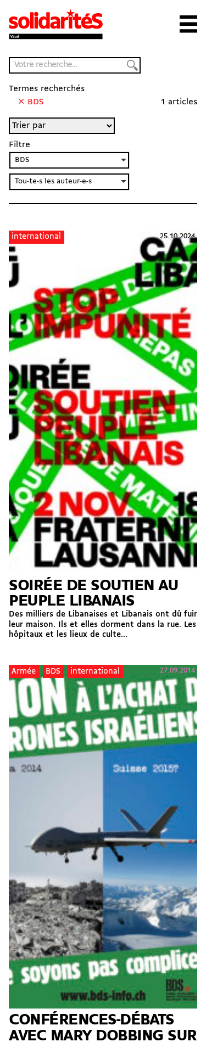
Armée (24, 672)
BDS (53, 672)
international (36, 237)
